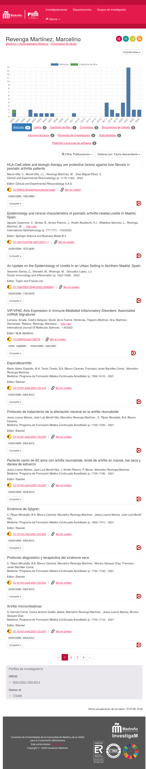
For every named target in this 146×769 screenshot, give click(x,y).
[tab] (74, 668)
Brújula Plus (57, 744)
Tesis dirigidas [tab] (109, 135)
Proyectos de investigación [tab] (76, 135)
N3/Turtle (133, 39)
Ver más (31, 226)
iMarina (139, 353)
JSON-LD (126, 39)
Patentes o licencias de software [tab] (73, 143)
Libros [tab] (39, 127)
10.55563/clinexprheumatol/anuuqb (34, 190)
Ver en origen (73, 190)
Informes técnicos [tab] (40, 135)
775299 (17, 695)
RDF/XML (119, 39)
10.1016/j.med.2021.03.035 (29, 485)
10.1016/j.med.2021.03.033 (29, 437)
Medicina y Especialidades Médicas (27, 44)
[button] (53, 19)
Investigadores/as (56, 9)
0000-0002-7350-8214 (26, 682)
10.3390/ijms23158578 (26, 339)
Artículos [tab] (21, 127)
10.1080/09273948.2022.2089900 (33, 287)
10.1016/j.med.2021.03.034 (29, 582)
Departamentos (82, 9)
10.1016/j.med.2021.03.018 (29, 388)
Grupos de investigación (111, 9)
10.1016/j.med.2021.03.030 (29, 631)
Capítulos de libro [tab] (62, 127)
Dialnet (139, 203)
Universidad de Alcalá (64, 44)
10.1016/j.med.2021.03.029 (29, 534)
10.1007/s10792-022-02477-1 (31, 242)
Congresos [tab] (88, 127)
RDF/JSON (139, 39)
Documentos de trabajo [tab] (118, 127)
